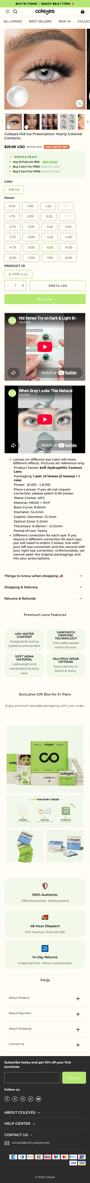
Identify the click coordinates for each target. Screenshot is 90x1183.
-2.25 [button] (48, 216)
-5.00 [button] (31, 247)
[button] (7, 11)
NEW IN (65, 21)
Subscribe (74, 1078)
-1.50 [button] (65, 206)
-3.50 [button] (67, 227)
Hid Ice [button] (14, 189)
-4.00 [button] (31, 237)
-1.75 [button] (12, 216)
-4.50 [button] (68, 237)
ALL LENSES (12, 21)
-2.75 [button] (12, 227)
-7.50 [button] (49, 258)
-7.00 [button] (31, 258)
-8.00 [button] (68, 258)
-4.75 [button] (12, 247)
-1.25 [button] (48, 206)
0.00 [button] (12, 206)
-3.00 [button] (31, 227)
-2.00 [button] (30, 216)
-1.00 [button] (30, 206)
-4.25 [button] (49, 237)
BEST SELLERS (40, 21)
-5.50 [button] (49, 247)
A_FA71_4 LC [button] (18, 274)
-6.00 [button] (68, 247)
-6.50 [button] (12, 258)
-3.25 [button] (49, 227)
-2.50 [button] (67, 216)
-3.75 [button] (12, 237)
